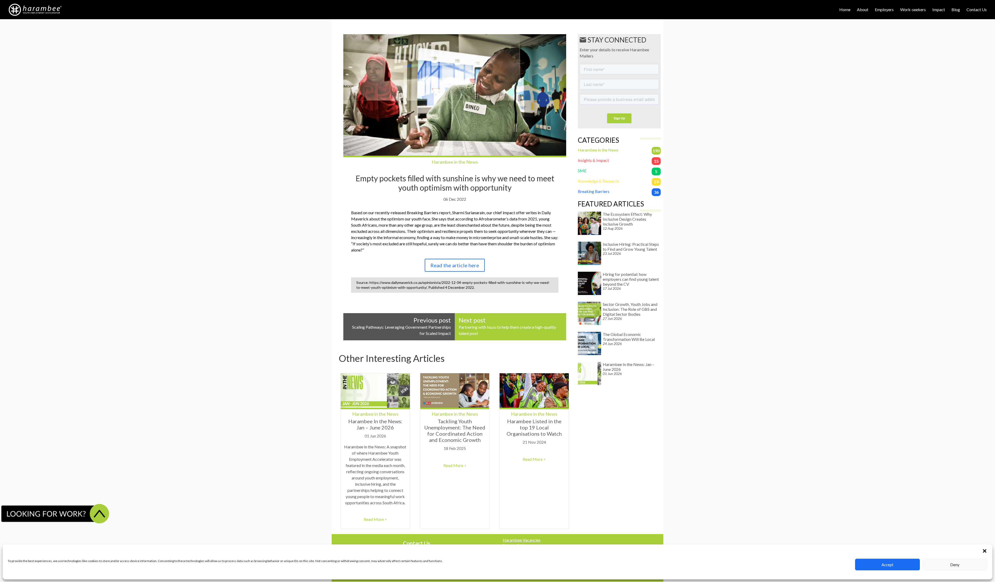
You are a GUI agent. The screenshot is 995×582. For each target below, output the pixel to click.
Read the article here (454, 265)
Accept (887, 564)
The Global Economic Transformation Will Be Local (629, 337)
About (862, 10)
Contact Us (976, 10)
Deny (955, 564)
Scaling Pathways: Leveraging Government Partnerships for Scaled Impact (401, 327)
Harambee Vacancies (522, 539)
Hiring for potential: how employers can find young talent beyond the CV (631, 279)
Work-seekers (913, 10)
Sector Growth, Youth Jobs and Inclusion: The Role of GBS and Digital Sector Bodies (630, 309)
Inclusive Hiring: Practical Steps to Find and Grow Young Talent (631, 247)
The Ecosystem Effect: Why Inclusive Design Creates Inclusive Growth (627, 219)
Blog (955, 10)
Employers (884, 10)
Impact (938, 10)
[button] (984, 551)
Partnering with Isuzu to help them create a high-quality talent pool (507, 327)
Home (844, 10)
